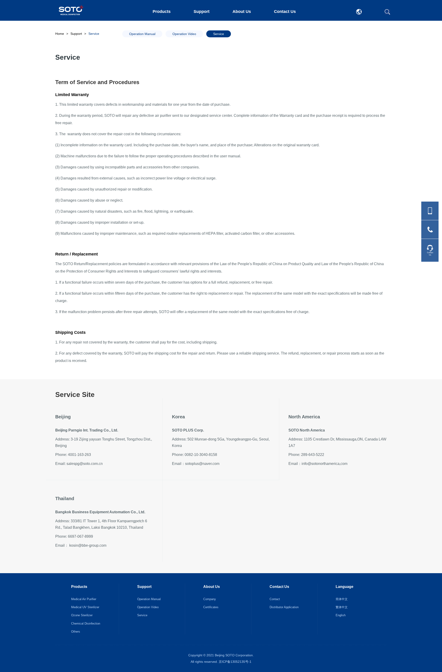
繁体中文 (342, 607)
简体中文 (342, 599)
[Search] (387, 12)
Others (75, 631)
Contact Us (285, 11)
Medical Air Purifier (83, 599)
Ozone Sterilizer (82, 615)
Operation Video (148, 607)
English (341, 615)
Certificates (210, 607)
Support (201, 11)
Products (162, 11)
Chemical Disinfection (85, 623)
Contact (275, 599)
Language (344, 587)
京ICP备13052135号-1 (235, 661)
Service (142, 615)
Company (209, 599)
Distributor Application (284, 607)
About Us (242, 11)
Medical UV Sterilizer (85, 607)
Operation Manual (149, 599)
